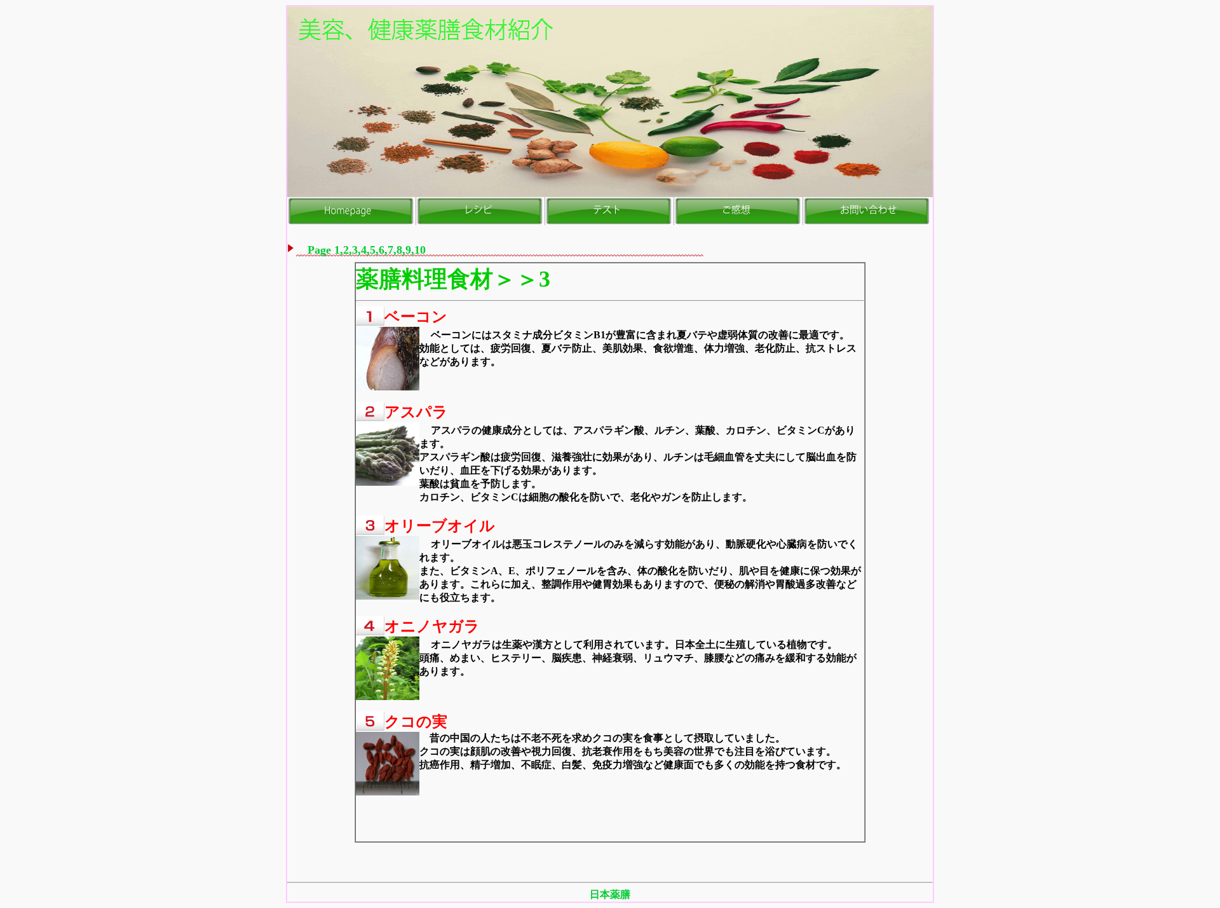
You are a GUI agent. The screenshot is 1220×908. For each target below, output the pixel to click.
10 (420, 250)
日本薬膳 (610, 894)
